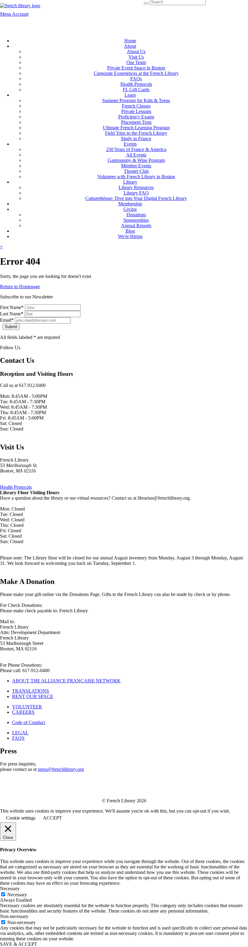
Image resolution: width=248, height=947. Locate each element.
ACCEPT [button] (52, 817)
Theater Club (136, 171)
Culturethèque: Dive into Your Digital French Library (136, 198)
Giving (130, 209)
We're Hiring (130, 236)
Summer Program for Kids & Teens (136, 100)
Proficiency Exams (136, 116)
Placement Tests (136, 122)
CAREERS (23, 712)
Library (130, 182)
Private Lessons (136, 111)
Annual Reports (136, 225)
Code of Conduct (28, 722)
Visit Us (136, 57)
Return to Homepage (20, 286)
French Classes (136, 105)
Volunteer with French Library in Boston (136, 176)
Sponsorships (136, 220)
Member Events (136, 165)
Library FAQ (136, 192)
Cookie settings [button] (20, 817)
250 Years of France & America (136, 149)
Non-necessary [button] (14, 916)
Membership (130, 203)
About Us (136, 51)
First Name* (12, 307)
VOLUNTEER (27, 706)
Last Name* (11, 313)
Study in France (136, 138)
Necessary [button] (10, 888)
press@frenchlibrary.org (61, 769)
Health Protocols (136, 84)
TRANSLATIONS (30, 691)
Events (130, 144)
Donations (136, 214)
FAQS (18, 738)
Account (20, 14)
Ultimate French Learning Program (136, 127)
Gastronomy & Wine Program (136, 160)
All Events (136, 154)
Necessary (17, 894)
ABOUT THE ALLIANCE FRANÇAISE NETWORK (66, 680)
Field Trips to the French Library (136, 133)
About (130, 46)
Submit (11, 326)
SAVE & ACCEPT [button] (18, 944)
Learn (130, 95)
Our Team (136, 62)
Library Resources (136, 187)
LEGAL (20, 732)
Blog (130, 231)
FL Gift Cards (136, 89)
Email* (7, 320)
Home (130, 40)
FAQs (136, 78)
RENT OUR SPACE (32, 696)
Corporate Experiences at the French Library (136, 73)
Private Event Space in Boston (136, 67)
